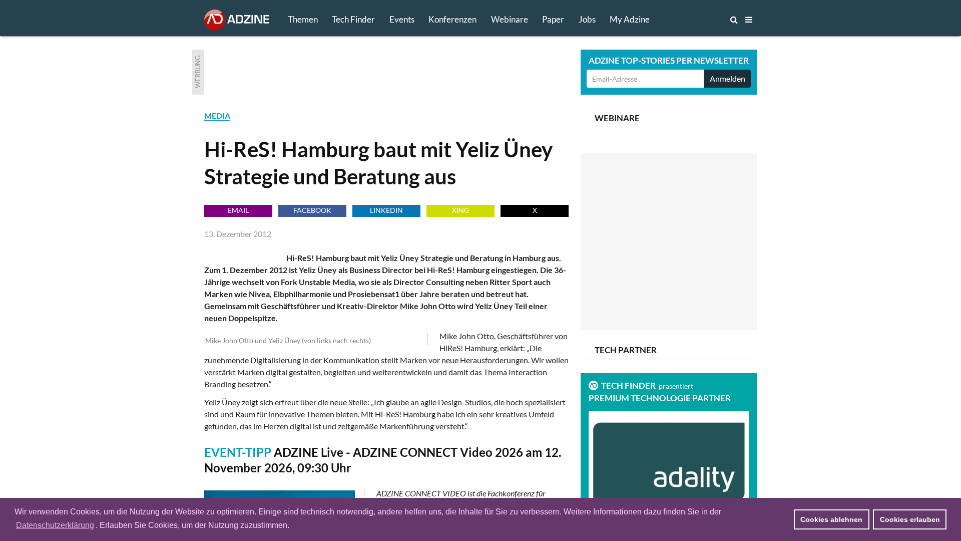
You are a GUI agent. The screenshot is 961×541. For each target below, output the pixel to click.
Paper (553, 19)
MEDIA (217, 115)
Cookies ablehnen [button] (831, 519)
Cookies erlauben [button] (910, 519)
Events (401, 19)
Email (238, 210)
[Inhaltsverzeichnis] (748, 20)
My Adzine (630, 19)
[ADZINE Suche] (701, 20)
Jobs (587, 19)
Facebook (312, 210)
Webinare (509, 19)
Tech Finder (353, 19)
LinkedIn (386, 210)
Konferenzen (452, 19)
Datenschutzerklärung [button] (55, 525)
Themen (303, 19)
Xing (460, 210)
